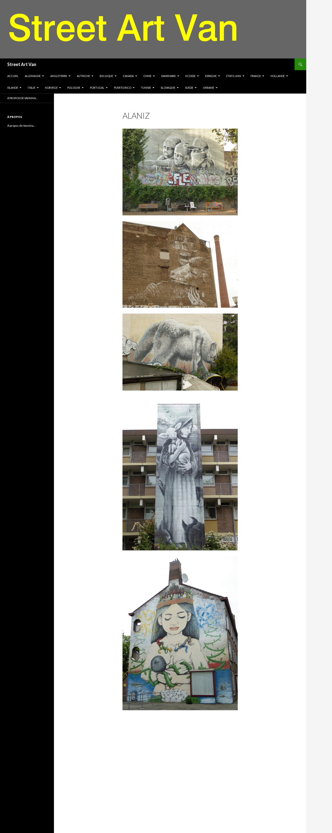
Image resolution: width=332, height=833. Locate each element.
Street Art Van (21, 64)
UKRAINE (208, 87)
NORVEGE (51, 87)
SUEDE (189, 87)
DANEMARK (168, 75)
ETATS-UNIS (233, 75)
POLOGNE (73, 87)
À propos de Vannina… (22, 98)
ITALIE (31, 87)
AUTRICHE (83, 75)
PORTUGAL (97, 87)
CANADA (128, 75)
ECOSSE (190, 75)
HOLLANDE (278, 75)
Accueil (12, 75)
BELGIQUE (106, 75)
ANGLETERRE (58, 75)
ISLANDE (12, 87)
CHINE (147, 75)
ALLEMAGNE (33, 75)
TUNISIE (146, 87)
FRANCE (256, 75)
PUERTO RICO (122, 87)
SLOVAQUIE (168, 87)
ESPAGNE (211, 75)
